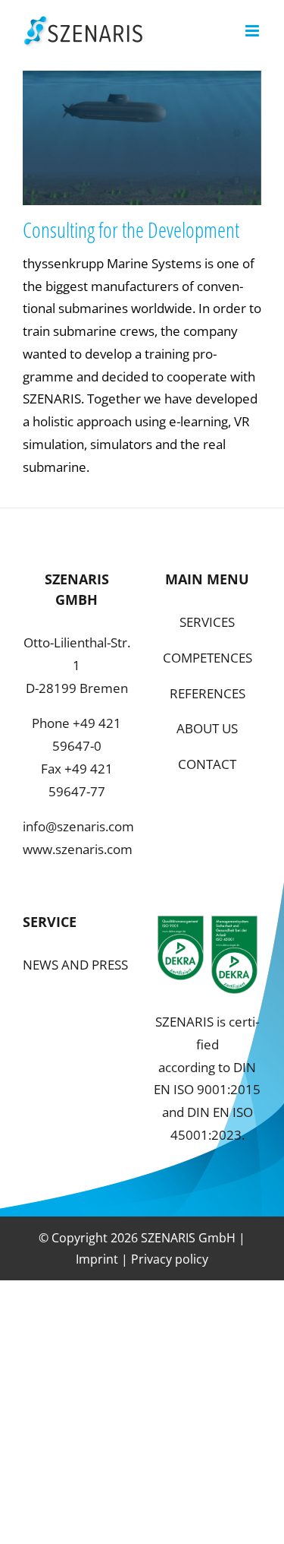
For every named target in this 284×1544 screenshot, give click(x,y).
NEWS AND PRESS (75, 964)
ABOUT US (207, 728)
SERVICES (207, 622)
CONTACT (207, 764)
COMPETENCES (207, 657)
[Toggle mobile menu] (253, 31)
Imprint (97, 1259)
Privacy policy (169, 1259)
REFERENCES (207, 693)
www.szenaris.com (78, 849)
